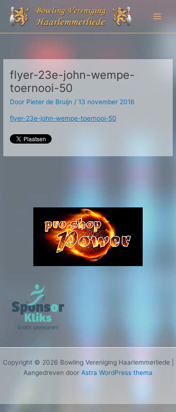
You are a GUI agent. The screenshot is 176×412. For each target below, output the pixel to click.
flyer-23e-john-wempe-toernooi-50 (63, 118)
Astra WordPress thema (117, 372)
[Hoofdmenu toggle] (157, 16)
